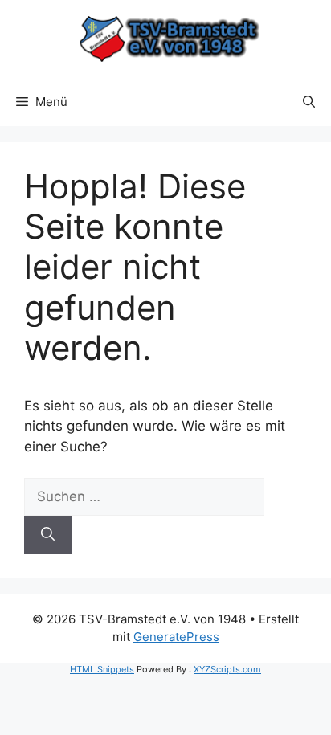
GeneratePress (176, 636)
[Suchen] (48, 535)
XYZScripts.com (227, 669)
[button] (309, 102)
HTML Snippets (102, 669)
